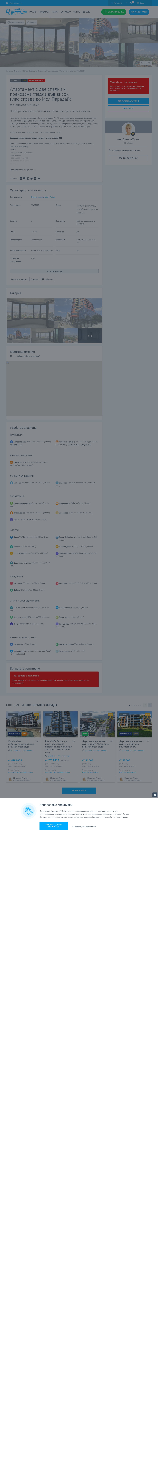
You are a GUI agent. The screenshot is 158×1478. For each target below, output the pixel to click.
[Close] (154, 794)
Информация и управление (84, 827)
